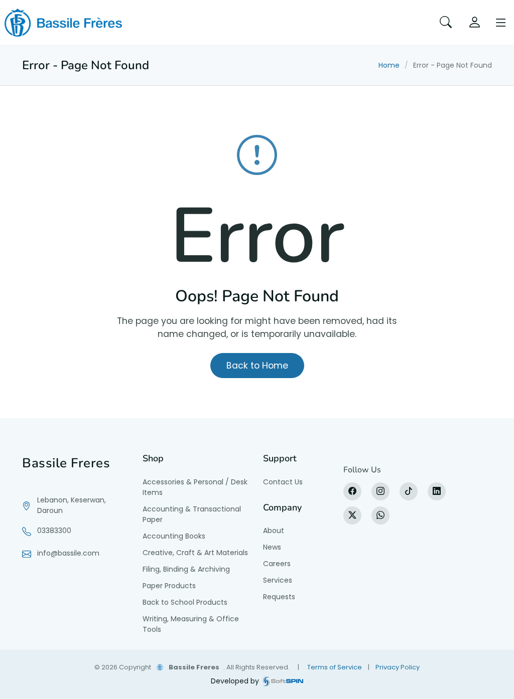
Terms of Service (334, 667)
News (272, 547)
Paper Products (169, 586)
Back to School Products (185, 602)
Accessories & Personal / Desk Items (195, 487)
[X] (352, 515)
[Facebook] (352, 491)
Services (277, 580)
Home (389, 65)
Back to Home (257, 366)
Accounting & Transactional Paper (192, 514)
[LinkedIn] (437, 491)
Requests (279, 597)
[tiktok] (409, 491)
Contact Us (283, 482)
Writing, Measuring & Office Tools (191, 624)
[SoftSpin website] (283, 681)
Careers (277, 564)
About (273, 531)
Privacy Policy (397, 667)
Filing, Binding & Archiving (186, 569)
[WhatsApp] (380, 515)
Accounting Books (174, 536)
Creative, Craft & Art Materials (195, 553)
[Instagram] (380, 491)
